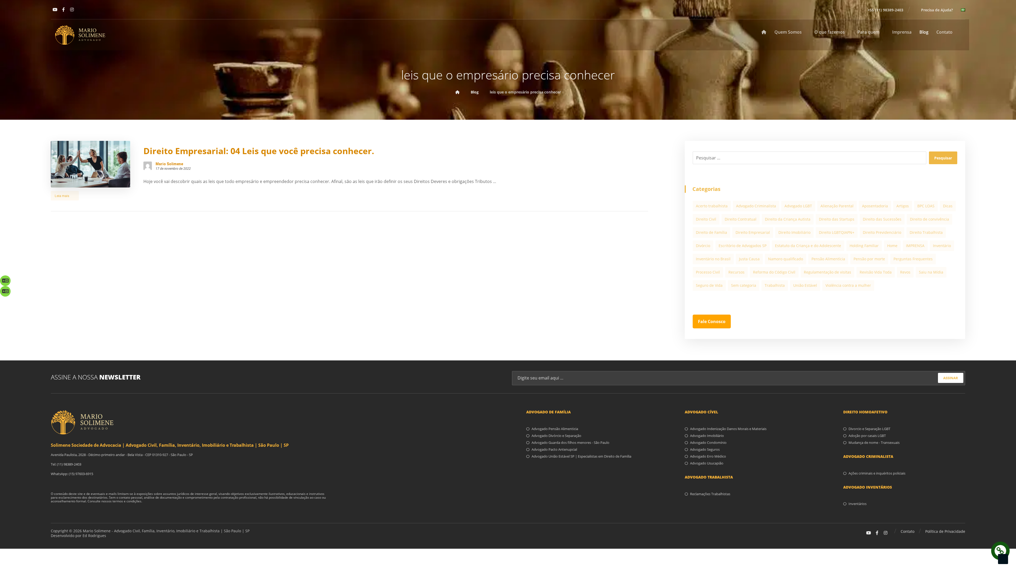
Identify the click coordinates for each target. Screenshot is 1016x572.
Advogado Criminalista (756, 205)
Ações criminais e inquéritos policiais (877, 473)
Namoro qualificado (785, 258)
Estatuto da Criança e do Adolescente (808, 245)
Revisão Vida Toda (876, 272)
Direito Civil (706, 219)
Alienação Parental (837, 205)
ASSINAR (950, 378)
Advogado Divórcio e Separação (556, 435)
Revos (905, 272)
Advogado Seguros (705, 449)
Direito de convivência (929, 219)
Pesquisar (943, 157)
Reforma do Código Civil (774, 272)
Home (892, 245)
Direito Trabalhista (926, 232)
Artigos (902, 205)
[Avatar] (147, 166)
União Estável (805, 285)
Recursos (736, 272)
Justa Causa (749, 258)
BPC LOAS (926, 205)
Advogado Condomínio (708, 442)
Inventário (942, 245)
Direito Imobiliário (794, 232)
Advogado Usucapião (706, 463)
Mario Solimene (169, 164)
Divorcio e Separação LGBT (869, 428)
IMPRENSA (915, 245)
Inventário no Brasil (713, 258)
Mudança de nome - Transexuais (874, 442)
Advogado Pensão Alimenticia (555, 428)
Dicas (947, 205)
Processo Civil (708, 272)
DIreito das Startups (836, 219)
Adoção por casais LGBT (867, 435)
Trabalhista (775, 285)
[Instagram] (72, 9)
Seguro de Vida (709, 285)
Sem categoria (743, 285)
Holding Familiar (864, 245)
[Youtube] (55, 9)
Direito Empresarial (753, 232)
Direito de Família (711, 232)
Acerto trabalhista (712, 205)
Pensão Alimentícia (828, 258)
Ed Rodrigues (94, 535)
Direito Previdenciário (882, 232)
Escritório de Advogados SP (742, 245)
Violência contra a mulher (848, 285)
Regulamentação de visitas (827, 272)
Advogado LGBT (798, 205)
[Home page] (457, 92)
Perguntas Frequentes (913, 258)
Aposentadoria (875, 205)
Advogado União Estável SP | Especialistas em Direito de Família (581, 456)
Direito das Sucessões (882, 219)
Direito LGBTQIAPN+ (836, 232)
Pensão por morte (869, 258)
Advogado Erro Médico (708, 456)
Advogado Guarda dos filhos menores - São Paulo (570, 442)
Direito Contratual (740, 219)
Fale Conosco (711, 321)
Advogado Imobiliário (707, 435)
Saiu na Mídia (931, 272)
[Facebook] (63, 9)
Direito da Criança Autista (787, 219)
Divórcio (703, 245)
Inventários (858, 503)
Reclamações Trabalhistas (710, 493)
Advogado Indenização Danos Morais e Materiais (728, 428)
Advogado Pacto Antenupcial (554, 449)
